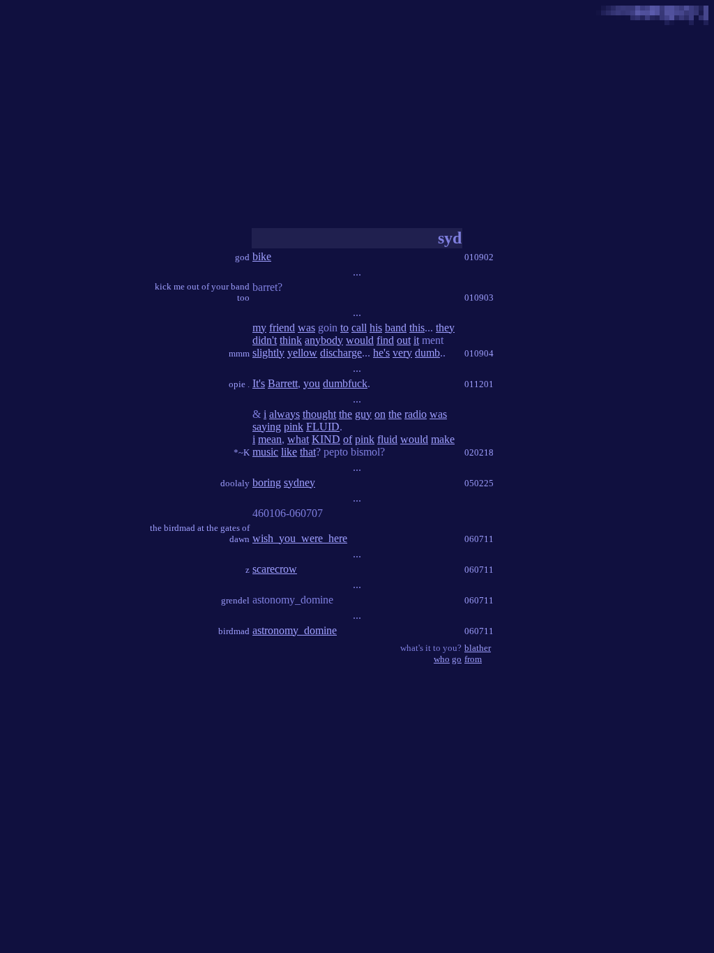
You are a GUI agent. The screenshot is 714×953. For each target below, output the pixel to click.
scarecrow (274, 569)
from (473, 659)
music (265, 452)
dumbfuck (345, 383)
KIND (326, 439)
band (396, 327)
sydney (299, 482)
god (242, 257)
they (445, 327)
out (404, 340)
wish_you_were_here (299, 538)
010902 (479, 257)
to (344, 327)
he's (381, 353)
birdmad (234, 631)
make (443, 439)
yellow (302, 353)
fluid (387, 439)
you (311, 383)
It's (258, 383)
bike (261, 256)
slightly (268, 353)
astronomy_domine (294, 630)
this (417, 327)
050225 (479, 483)
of (347, 439)
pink (293, 427)
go (457, 659)
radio (415, 414)
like (289, 452)
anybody (324, 340)
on (380, 414)
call (359, 327)
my (259, 327)
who (442, 659)
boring (266, 482)
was (306, 327)
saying (266, 427)
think (291, 340)
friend (282, 327)
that (308, 452)
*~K (242, 452)
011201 (479, 384)
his (376, 327)
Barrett (283, 383)
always (284, 414)
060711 (479, 539)
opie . (239, 384)
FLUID (323, 427)
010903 (479, 297)
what (298, 439)
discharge (341, 353)
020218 (479, 452)
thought (319, 414)
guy (363, 414)
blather (477, 648)
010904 (479, 353)
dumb (427, 353)
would (360, 340)
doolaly (235, 483)
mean (270, 439)
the (345, 414)
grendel (235, 600)
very (402, 353)
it (416, 340)
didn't (264, 340)
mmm (239, 353)
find (385, 340)
